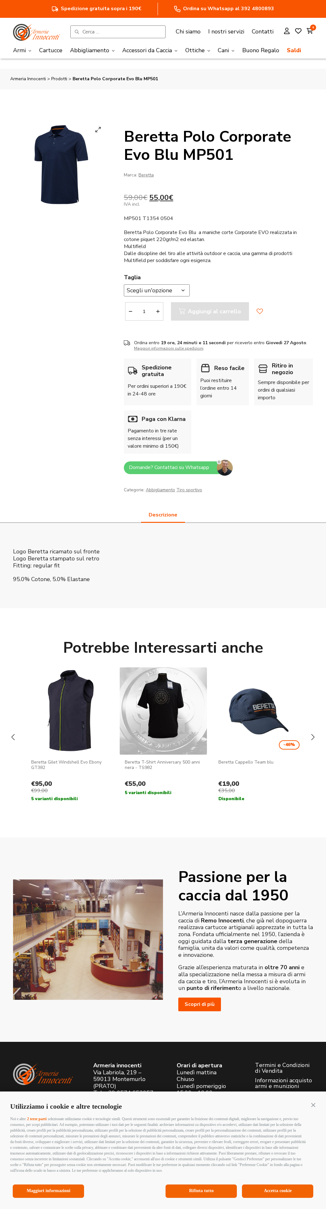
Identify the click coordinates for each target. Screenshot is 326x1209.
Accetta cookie (278, 1190)
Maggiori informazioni (48, 1190)
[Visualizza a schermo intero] (98, 129)
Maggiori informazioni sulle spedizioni (168, 348)
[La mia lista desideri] (298, 32)
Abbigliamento (160, 490)
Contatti (262, 31)
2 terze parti (36, 1119)
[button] (313, 1104)
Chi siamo (188, 31)
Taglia (132, 277)
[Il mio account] (287, 32)
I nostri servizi (226, 31)
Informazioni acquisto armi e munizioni (283, 1083)
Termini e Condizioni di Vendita (282, 1068)
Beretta (146, 175)
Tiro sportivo (189, 490)
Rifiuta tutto (201, 1190)
